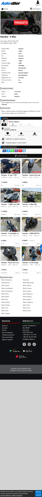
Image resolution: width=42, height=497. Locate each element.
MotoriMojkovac (28, 294)
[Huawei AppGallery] (21, 357)
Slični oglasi (22, 156)
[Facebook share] (4, 150)
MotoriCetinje (27, 285)
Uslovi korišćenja (7, 332)
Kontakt (4, 328)
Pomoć (4, 330)
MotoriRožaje (5, 305)
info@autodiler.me (29, 339)
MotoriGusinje (27, 288)
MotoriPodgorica (28, 302)
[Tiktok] (34, 345)
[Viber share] (16, 150)
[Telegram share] (24, 150)
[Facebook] (24, 345)
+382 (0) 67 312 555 (29, 334)
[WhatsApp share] (12, 150)
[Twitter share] (8, 150)
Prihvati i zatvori (38, 493)
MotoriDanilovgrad (7, 288)
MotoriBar (26, 280)
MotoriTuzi (4, 308)
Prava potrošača (7, 337)
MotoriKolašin (27, 291)
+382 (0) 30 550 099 (29, 337)
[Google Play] (15, 351)
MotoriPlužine (5, 302)
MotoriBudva (5, 285)
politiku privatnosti (17, 495)
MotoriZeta (4, 311)
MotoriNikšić (5, 297)
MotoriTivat (26, 305)
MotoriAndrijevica (6, 280)
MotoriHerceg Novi (7, 291)
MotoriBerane (5, 283)
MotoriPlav (4, 299)
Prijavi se (5, 325)
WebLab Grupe (26, 369)
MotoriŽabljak (5, 313)
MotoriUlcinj (26, 308)
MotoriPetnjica (27, 297)
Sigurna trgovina (7, 339)
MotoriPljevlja (27, 299)
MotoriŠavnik (27, 311)
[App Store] (27, 351)
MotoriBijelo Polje (28, 283)
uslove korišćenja (5, 495)
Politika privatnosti (8, 335)
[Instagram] (29, 345)
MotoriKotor (5, 294)
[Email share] (20, 150)
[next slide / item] (40, 23)
